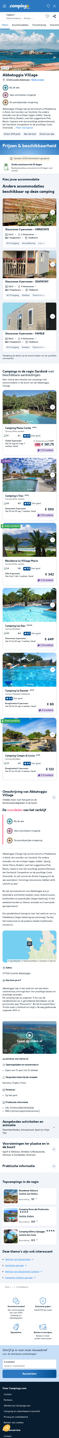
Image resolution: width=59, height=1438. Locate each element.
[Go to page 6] (33, 223)
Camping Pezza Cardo (18, 428)
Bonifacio (16, 629)
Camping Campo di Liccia (20, 755)
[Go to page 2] (27, 223)
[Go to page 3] (28, 223)
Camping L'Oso (14, 495)
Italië (7, 1287)
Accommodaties (20, 25)
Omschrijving (39, 25)
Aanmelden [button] (29, 1373)
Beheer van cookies (14, 1422)
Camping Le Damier (16, 690)
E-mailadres (9, 1362)
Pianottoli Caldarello (21, 694)
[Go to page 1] (25, 223)
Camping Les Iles (15, 625)
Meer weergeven (24, 128)
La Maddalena (22, 1287)
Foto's (5, 25)
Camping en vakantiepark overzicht (22, 1411)
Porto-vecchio (18, 431)
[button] (6, 1428)
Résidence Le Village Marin (21, 560)
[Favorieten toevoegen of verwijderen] (47, 16)
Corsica (8, 431)
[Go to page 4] (30, 223)
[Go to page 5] (32, 223)
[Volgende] (52, 212)
